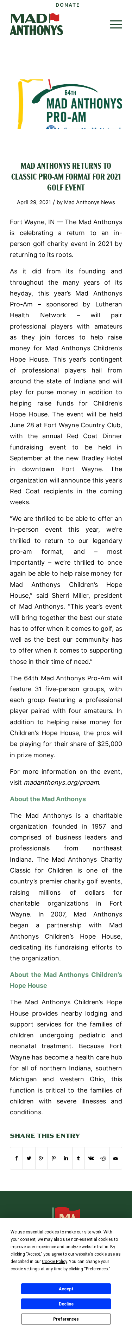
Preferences (66, 1319)
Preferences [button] (97, 1268)
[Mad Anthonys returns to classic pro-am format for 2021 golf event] (66, 104)
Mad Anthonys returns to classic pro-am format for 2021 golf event (66, 177)
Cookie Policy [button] (54, 1261)
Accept (66, 1289)
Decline (66, 1304)
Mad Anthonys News (89, 202)
